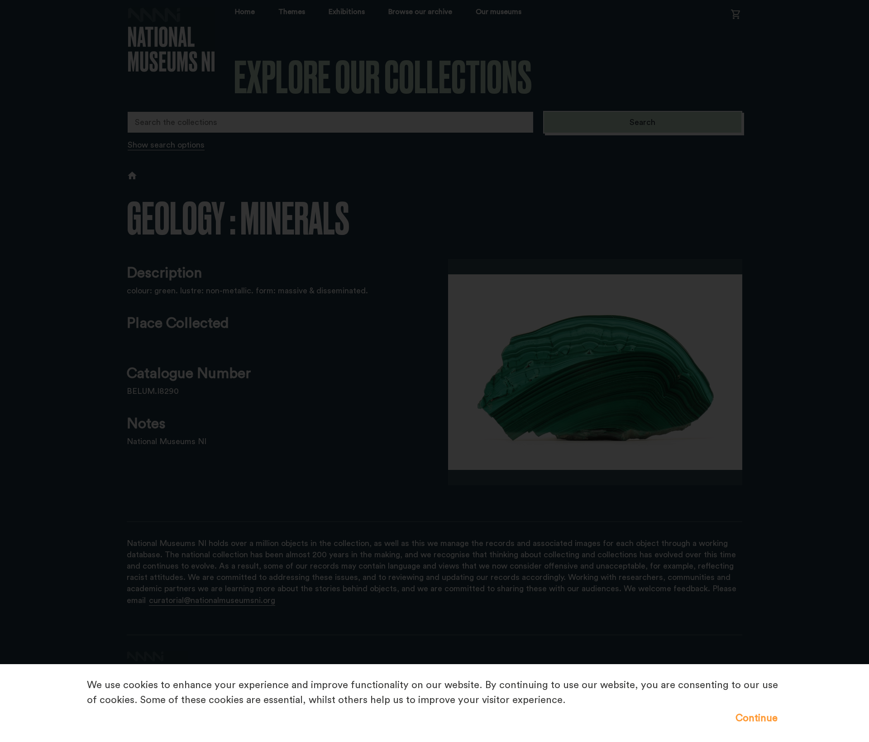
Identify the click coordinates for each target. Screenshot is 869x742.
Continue (756, 718)
